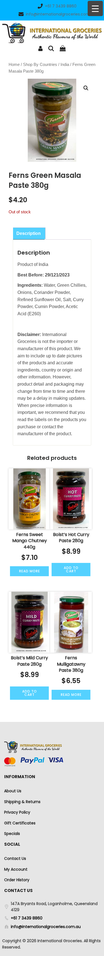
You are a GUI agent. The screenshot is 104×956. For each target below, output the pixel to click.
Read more (29, 571)
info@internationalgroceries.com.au (61, 14)
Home (14, 64)
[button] (86, 88)
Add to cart (71, 569)
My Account (15, 869)
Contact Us (15, 858)
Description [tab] (28, 233)
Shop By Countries (40, 64)
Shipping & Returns (22, 801)
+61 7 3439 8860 (61, 6)
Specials (12, 833)
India (64, 64)
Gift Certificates (19, 823)
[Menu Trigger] (95, 8)
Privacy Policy (17, 812)
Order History (16, 880)
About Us (12, 791)
